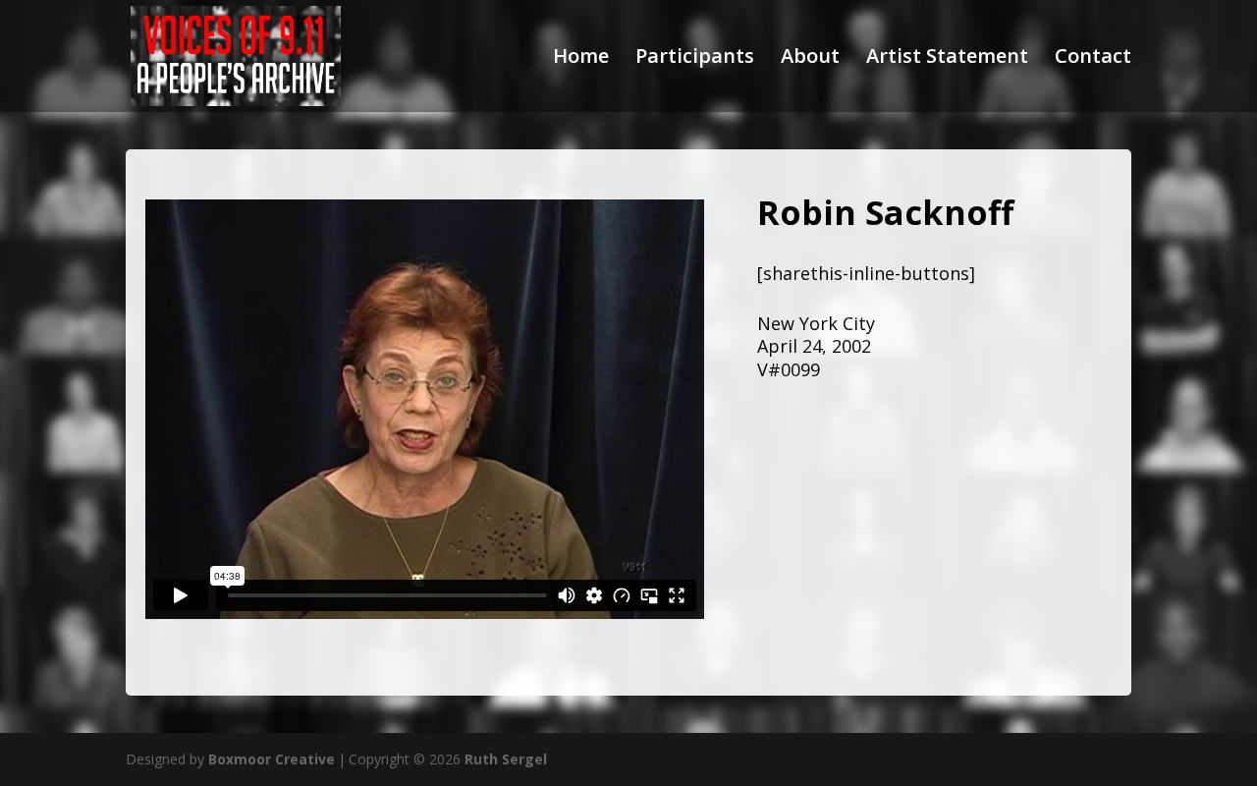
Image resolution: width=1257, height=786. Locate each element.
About (810, 59)
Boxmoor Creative (271, 759)
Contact (1093, 59)
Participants (694, 59)
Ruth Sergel (506, 759)
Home (581, 59)
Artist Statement (947, 59)
